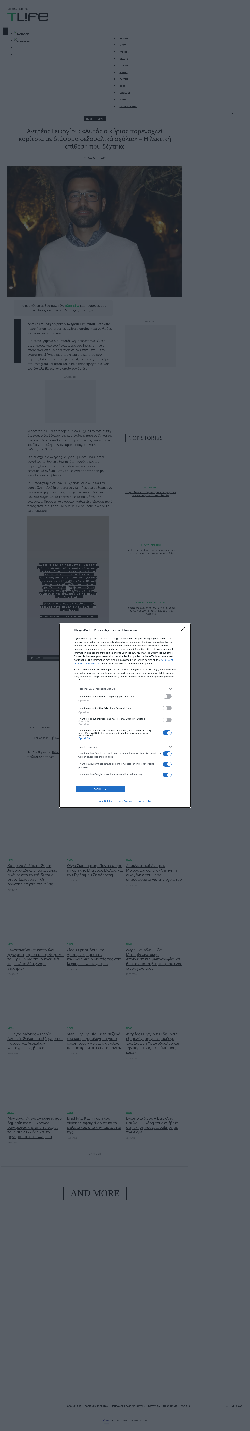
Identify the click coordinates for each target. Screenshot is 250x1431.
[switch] (167, 696)
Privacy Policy (144, 801)
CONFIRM (100, 789)
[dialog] (125, 715)
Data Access (125, 801)
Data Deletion (105, 801)
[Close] (184, 630)
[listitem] (125, 689)
